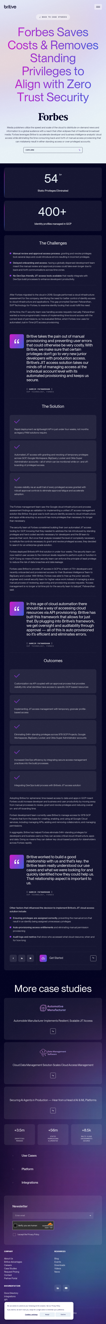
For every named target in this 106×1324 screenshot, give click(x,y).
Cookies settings (31, 1314)
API (5, 1299)
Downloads (59, 1265)
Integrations (10, 1296)
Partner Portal (10, 1278)
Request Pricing (11, 1272)
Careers (8, 1265)
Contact (8, 1275)
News (57, 1272)
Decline (63, 1314)
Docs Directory (11, 1293)
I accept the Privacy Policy (28, 1234)
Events (57, 1262)
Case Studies (10, 1268)
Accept (47, 1314)
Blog (56, 1258)
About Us (8, 1258)
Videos (57, 1268)
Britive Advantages (13, 1262)
